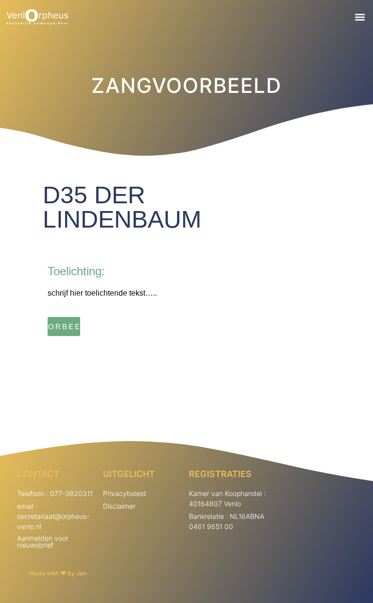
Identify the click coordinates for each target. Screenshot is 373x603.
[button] (360, 17)
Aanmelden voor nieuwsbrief (42, 541)
